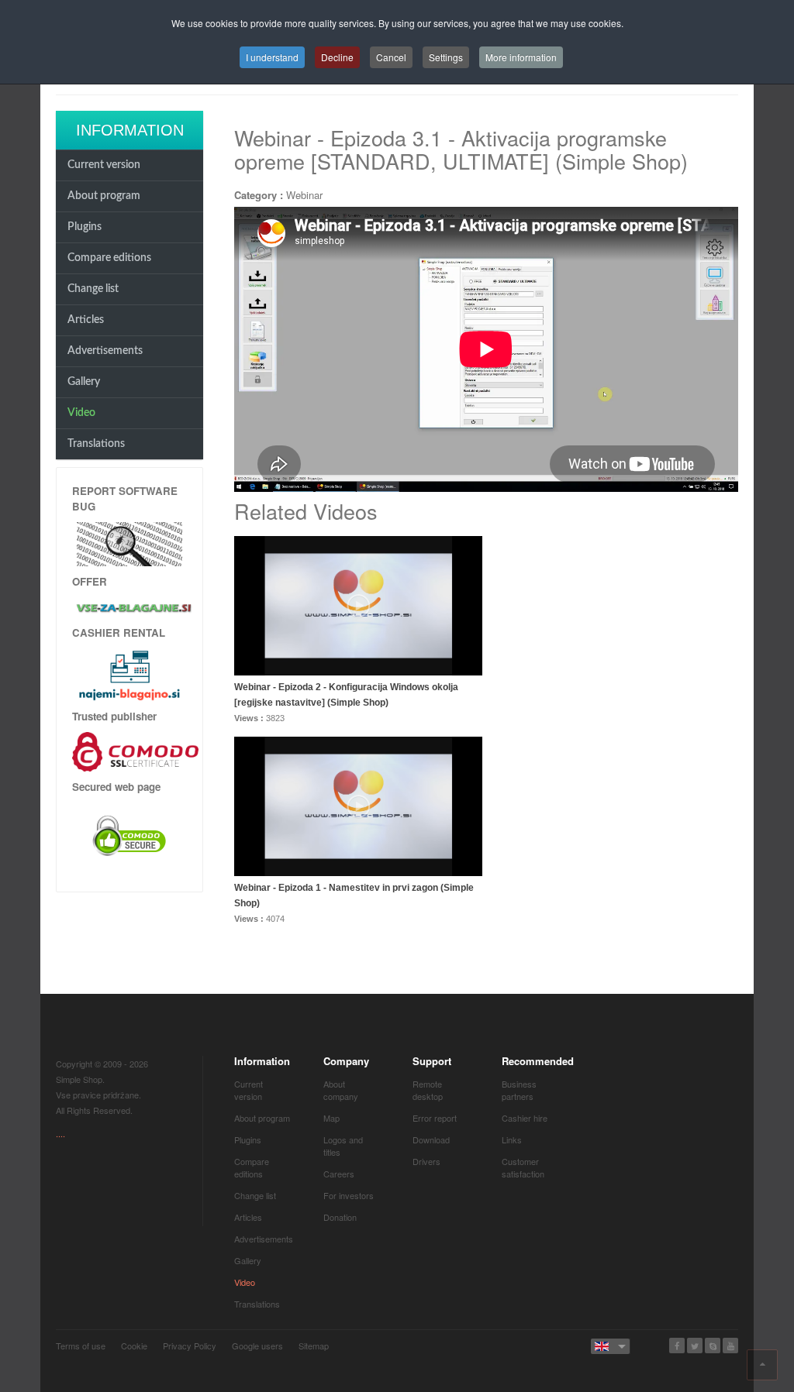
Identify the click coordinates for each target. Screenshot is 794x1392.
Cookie (134, 1345)
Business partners (519, 1090)
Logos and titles (343, 1145)
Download (431, 1139)
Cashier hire (524, 1118)
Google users (257, 1345)
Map (331, 1118)
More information (521, 57)
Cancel (391, 57)
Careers (338, 1173)
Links (512, 1139)
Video (81, 412)
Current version (103, 165)
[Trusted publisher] (135, 750)
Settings (446, 57)
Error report (435, 1118)
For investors (348, 1195)
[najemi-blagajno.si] (129, 674)
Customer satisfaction (523, 1167)
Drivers (426, 1161)
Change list (93, 289)
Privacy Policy (189, 1345)
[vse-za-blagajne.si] (129, 607)
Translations (96, 443)
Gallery (83, 381)
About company (340, 1090)
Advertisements (105, 350)
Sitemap (314, 1345)
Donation (340, 1217)
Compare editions (109, 258)
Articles (85, 319)
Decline (337, 57)
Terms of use (80, 1345)
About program (103, 196)
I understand (272, 57)
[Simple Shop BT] (129, 542)
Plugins (84, 227)
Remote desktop (428, 1090)
